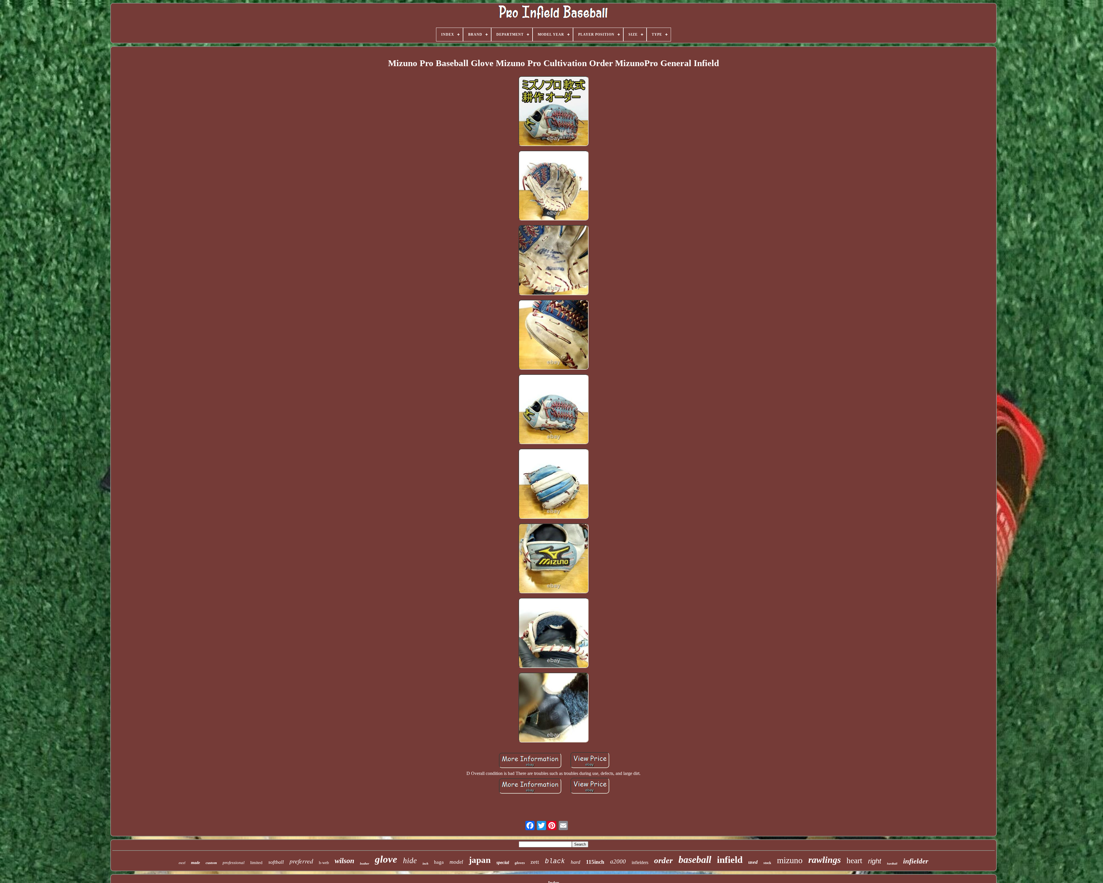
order (663, 860)
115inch (595, 862)
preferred (301, 861)
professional (233, 862)
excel (182, 863)
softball (276, 862)
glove (386, 859)
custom (211, 863)
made (195, 863)
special (502, 862)
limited (256, 862)
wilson (344, 861)
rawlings (824, 860)
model (456, 862)
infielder (915, 861)
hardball (892, 863)
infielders (640, 862)
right (874, 861)
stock (767, 863)
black (555, 861)
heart (854, 860)
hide (410, 860)
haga (439, 862)
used (753, 862)
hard (575, 862)
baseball (694, 859)
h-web (324, 863)
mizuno (790, 860)
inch (425, 863)
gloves (520, 863)
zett (535, 862)
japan (480, 860)
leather (364, 863)
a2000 (618, 861)
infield (730, 860)
